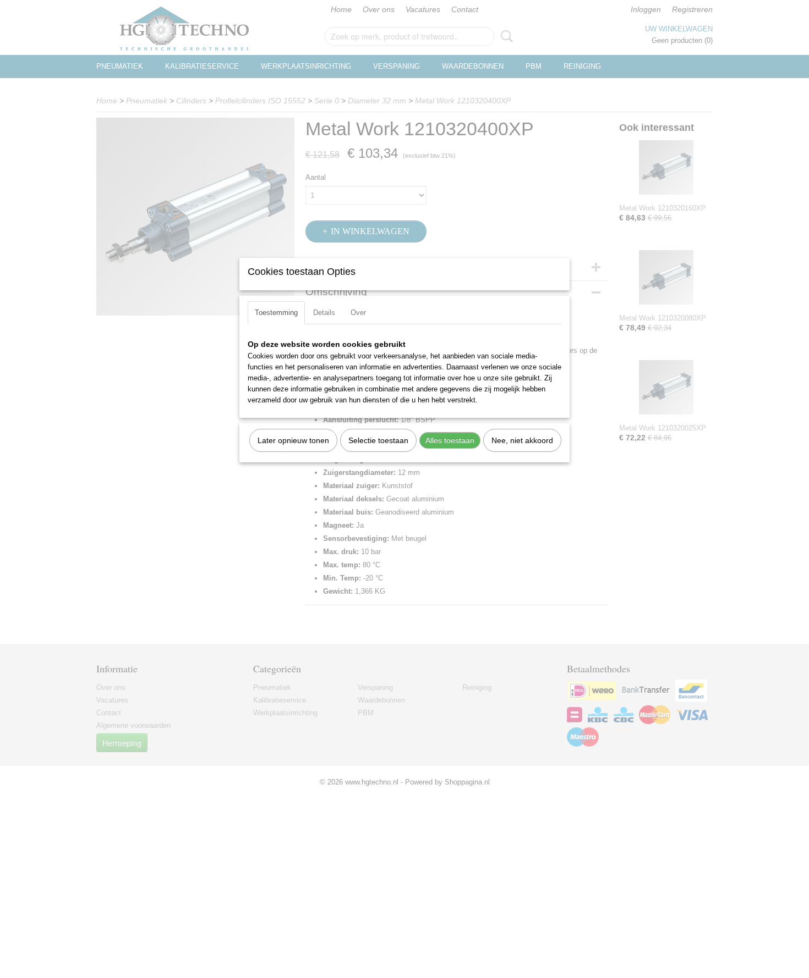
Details (324, 312)
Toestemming (276, 312)
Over (358, 312)
